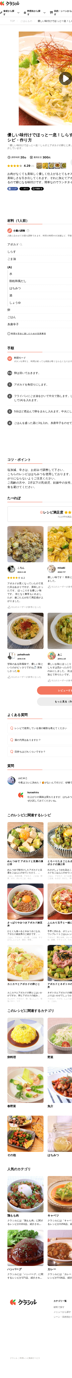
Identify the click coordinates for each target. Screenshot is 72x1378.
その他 (11, 1155)
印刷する (38, 189)
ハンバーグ (14, 1269)
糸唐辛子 (13, 324)
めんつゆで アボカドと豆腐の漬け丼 (25, 863)
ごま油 (11, 259)
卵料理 (11, 1057)
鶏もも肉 (13, 1215)
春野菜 (11, 1106)
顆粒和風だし (17, 281)
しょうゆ (15, 302)
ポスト (26, 189)
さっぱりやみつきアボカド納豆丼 (25, 924)
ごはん (11, 317)
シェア (14, 189)
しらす (11, 251)
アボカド (13, 244)
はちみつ (15, 288)
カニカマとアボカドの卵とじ (23, 983)
